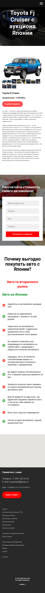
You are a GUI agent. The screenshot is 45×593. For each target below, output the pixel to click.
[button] (12, 206)
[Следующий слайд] (39, 169)
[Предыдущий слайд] (5, 169)
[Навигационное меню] (41, 3)
